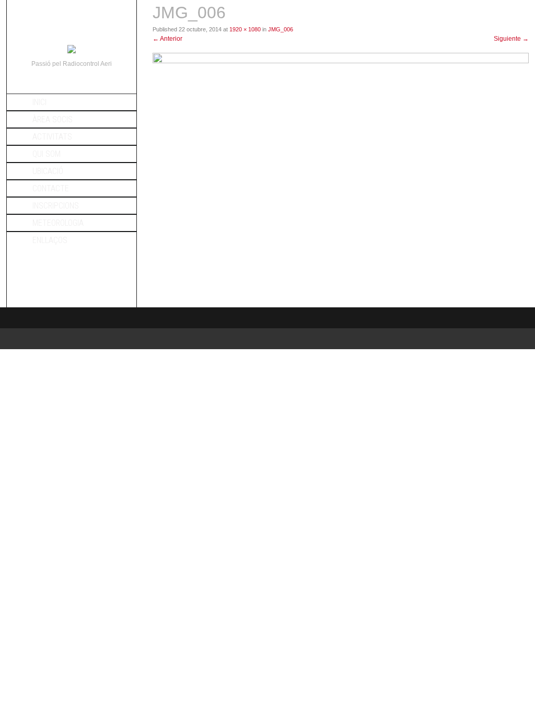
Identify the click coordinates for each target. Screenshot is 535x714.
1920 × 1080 (245, 29)
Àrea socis (52, 119)
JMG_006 (280, 29)
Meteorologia (58, 223)
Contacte (50, 188)
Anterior (167, 38)
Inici (39, 102)
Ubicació (47, 171)
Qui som (46, 154)
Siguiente (511, 38)
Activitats (52, 137)
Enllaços (49, 240)
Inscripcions (55, 206)
